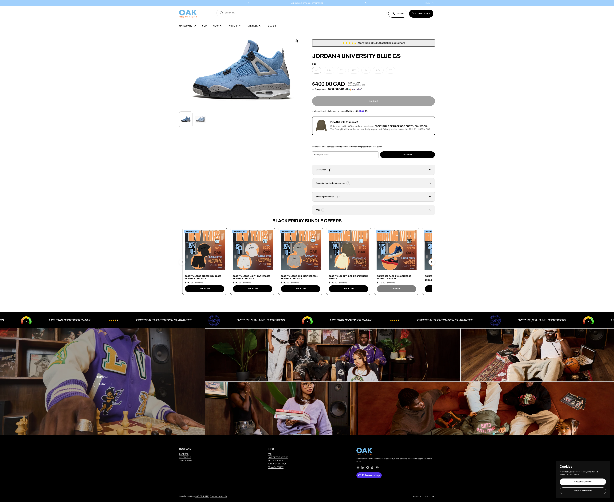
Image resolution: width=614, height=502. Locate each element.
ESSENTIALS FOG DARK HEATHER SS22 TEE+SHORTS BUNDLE (299, 277)
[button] (421, 14)
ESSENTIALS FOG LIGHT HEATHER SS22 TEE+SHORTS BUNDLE (251, 277)
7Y (390, 70)
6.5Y (378, 70)
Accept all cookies (582, 481)
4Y (316, 70)
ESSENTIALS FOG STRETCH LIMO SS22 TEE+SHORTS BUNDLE (203, 277)
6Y (366, 70)
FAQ (270, 454)
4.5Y (329, 70)
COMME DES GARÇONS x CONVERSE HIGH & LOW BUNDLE (394, 277)
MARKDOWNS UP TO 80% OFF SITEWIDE (307, 3)
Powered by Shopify (218, 496)
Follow (102, 384)
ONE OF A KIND (202, 496)
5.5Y (354, 70)
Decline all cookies (583, 490)
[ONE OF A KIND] (188, 14)
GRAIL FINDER (186, 460)
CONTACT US (185, 457)
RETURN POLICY (275, 460)
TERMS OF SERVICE (277, 464)
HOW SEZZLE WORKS (278, 457)
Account (400, 13)
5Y (341, 70)
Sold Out (396, 288)
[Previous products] (182, 262)
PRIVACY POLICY (275, 467)
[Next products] (432, 262)
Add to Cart (205, 288)
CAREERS (184, 454)
